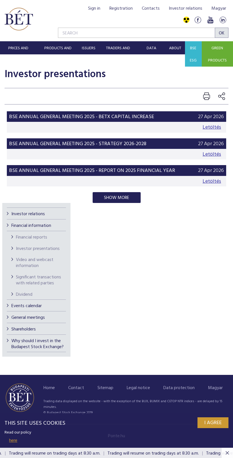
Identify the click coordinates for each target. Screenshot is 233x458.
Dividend (24, 294)
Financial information (31, 225)
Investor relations (185, 8)
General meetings (28, 317)
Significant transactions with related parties (38, 280)
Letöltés (212, 127)
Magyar (218, 8)
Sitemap (105, 388)
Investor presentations (38, 248)
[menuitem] (18, 47)
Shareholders (23, 329)
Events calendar (26, 306)
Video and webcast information (34, 263)
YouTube (210, 20)
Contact (76, 388)
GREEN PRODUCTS (217, 54)
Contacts (151, 8)
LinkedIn (222, 20)
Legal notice (138, 388)
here (13, 440)
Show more (116, 198)
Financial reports (31, 237)
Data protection (179, 388)
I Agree (213, 423)
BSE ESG (193, 54)
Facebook (197, 20)
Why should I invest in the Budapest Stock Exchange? (37, 344)
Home (49, 388)
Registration (121, 8)
